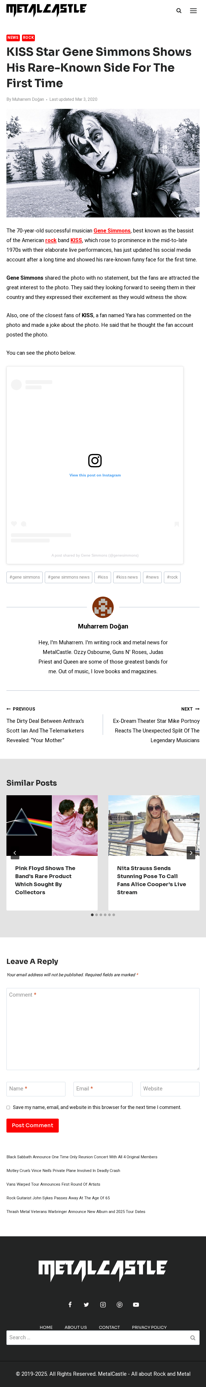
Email (84, 1089)
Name (18, 1089)
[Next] (191, 852)
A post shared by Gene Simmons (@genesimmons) (95, 555)
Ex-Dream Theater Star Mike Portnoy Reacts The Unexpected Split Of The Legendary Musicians (156, 725)
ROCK (28, 37)
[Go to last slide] (15, 852)
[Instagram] (103, 1305)
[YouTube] (136, 1305)
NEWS (13, 37)
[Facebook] (70, 1305)
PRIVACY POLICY (149, 1327)
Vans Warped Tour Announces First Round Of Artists (53, 1184)
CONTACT (109, 1327)
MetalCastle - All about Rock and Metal (144, 1374)
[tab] (92, 914)
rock (172, 577)
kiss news (127, 577)
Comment (22, 995)
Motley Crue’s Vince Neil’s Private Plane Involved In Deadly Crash (63, 1171)
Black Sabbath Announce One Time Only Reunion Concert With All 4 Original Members (81, 1157)
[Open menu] (193, 10)
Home (46, 1327)
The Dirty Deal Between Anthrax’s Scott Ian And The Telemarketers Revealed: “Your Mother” (45, 725)
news (152, 577)
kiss (102, 577)
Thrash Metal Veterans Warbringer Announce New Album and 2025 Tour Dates (75, 1212)
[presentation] (52, 825)
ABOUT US (76, 1327)
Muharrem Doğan (28, 99)
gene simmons (24, 577)
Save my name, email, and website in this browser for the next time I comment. (97, 1107)
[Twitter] (86, 1305)
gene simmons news (69, 577)
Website (153, 1089)
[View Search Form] (179, 10)
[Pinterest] (120, 1305)
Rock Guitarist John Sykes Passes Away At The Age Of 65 (58, 1198)
